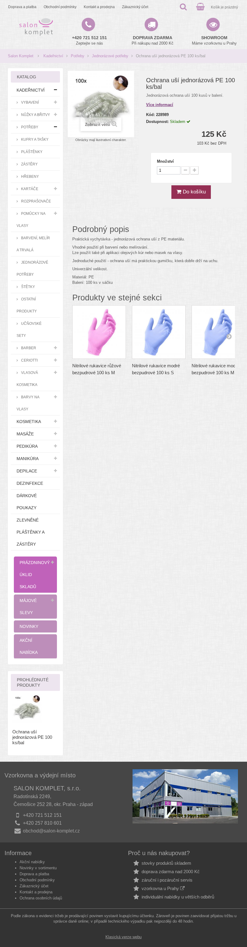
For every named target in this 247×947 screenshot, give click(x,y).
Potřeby (77, 56)
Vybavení (29, 102)
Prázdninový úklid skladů (35, 574)
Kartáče (29, 189)
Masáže (25, 433)
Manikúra (28, 458)
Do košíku (193, 192)
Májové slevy (28, 606)
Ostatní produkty (27, 305)
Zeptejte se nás (89, 40)
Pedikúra (27, 446)
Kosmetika (29, 421)
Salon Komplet (20, 56)
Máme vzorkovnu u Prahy (214, 40)
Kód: (150, 114)
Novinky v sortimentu (38, 868)
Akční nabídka (29, 646)
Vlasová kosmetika (27, 379)
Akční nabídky (32, 862)
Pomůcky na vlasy (31, 219)
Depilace (27, 471)
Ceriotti (29, 360)
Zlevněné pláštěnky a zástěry (31, 532)
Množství (165, 161)
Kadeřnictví (53, 56)
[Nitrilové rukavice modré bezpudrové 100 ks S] (159, 332)
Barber (28, 348)
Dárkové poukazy (27, 501)
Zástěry (29, 164)
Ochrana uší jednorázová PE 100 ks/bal (32, 737)
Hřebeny (29, 176)
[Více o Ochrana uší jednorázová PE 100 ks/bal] (27, 708)
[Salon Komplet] (36, 27)
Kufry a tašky (34, 139)
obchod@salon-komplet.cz (51, 830)
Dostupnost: (157, 121)
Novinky (29, 626)
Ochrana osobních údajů (41, 898)
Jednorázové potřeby (110, 56)
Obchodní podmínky (60, 7)
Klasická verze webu (123, 937)
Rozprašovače (35, 201)
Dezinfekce (30, 483)
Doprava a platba (22, 7)
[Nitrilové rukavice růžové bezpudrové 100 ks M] (99, 332)
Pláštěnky (31, 152)
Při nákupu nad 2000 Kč (153, 40)
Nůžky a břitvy (35, 115)
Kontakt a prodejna (99, 7)
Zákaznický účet (135, 7)
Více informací (159, 104)
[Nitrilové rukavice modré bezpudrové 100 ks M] (218, 332)
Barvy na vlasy (28, 403)
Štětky (27, 287)
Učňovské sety (29, 329)
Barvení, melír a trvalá (33, 244)
